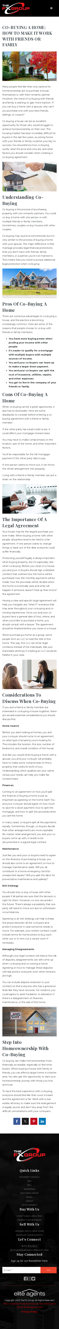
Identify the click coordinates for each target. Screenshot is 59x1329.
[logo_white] (16, 8)
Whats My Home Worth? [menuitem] (29, 1235)
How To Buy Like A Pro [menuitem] (29, 1216)
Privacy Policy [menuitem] (29, 1311)
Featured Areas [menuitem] (29, 1193)
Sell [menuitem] (29, 1185)
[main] (29, 567)
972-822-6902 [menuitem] (30, 1246)
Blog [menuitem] (30, 1197)
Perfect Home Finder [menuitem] (29, 1220)
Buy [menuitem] (30, 1181)
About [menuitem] (29, 1201)
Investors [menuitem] (29, 1189)
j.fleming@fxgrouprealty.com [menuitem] (30, 1250)
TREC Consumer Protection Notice (20, 1304)
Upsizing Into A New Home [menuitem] (29, 1231)
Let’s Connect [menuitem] (29, 1205)
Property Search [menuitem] (29, 1177)
